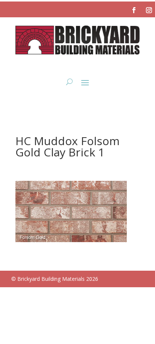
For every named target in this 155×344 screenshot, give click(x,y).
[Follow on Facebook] (134, 10)
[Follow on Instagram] (149, 10)
